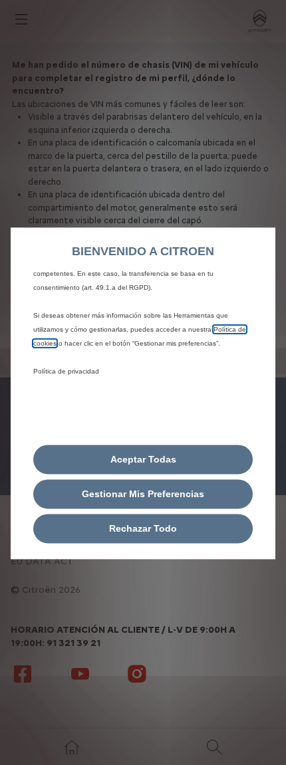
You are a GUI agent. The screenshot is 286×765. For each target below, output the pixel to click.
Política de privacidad (66, 371)
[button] (143, 493)
